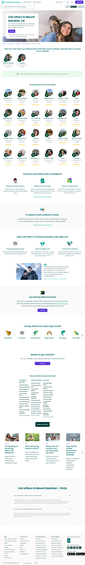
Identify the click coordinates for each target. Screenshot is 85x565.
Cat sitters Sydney (23, 385)
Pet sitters (38, 539)
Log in (72, 2)
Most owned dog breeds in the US (32, 447)
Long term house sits (56, 541)
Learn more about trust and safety (42, 197)
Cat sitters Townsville (24, 409)
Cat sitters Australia (48, 390)
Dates (67, 6)
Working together (24, 554)
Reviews (6, 555)
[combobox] (17, 6)
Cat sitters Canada (48, 392)
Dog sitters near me (40, 543)
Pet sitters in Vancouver (41, 556)
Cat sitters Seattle (35, 400)
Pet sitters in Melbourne (41, 554)
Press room (22, 549)
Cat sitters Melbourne (24, 387)
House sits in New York (56, 545)
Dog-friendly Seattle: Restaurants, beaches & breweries (71, 450)
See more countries (48, 417)
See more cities (35, 415)
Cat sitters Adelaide (24, 397)
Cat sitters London (35, 383)
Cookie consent (8, 557)
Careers (22, 545)
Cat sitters (10, 44)
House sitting (54, 539)
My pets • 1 (73, 6)
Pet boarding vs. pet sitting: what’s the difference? (11, 449)
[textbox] (17, 6)
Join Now (79, 2)
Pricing (5, 543)
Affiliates (22, 551)
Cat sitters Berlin (35, 409)
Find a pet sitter (27, 2)
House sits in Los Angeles (57, 547)
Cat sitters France (47, 399)
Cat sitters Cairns (23, 403)
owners (7, 443)
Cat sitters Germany (48, 395)
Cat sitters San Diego (36, 413)
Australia (17, 44)
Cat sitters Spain (47, 397)
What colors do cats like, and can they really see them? (52, 449)
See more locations (24, 415)
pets (26, 443)
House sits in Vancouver (57, 554)
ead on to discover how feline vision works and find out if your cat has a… (52, 459)
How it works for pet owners (10, 539)
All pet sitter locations (41, 558)
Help (68, 2)
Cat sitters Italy (47, 409)
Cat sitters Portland (36, 402)
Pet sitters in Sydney (40, 551)
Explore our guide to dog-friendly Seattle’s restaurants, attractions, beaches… (73, 464)
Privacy (35, 563)
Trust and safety (8, 545)
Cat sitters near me (40, 541)
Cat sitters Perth (23, 391)
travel (68, 443)
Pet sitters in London (40, 545)
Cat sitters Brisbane (24, 389)
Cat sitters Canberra (24, 399)
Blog (21, 547)
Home (4, 44)
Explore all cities (42, 424)
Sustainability (23, 543)
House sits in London (56, 543)
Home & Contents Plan (9, 549)
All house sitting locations (57, 556)
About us (22, 539)
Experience (81, 6)
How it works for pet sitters (10, 541)
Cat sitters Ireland (47, 411)
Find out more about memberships (42, 225)
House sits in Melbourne (56, 551)
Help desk (6, 547)
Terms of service (27, 563)
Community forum (24, 541)
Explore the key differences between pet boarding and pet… (11, 459)
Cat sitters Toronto (36, 411)
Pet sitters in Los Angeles (41, 549)
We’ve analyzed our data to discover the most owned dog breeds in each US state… (32, 456)
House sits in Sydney (56, 549)
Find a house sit (37, 2)
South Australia (26, 44)
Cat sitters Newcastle (24, 401)
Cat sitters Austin (35, 406)
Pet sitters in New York (41, 547)
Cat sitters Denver (35, 404)
